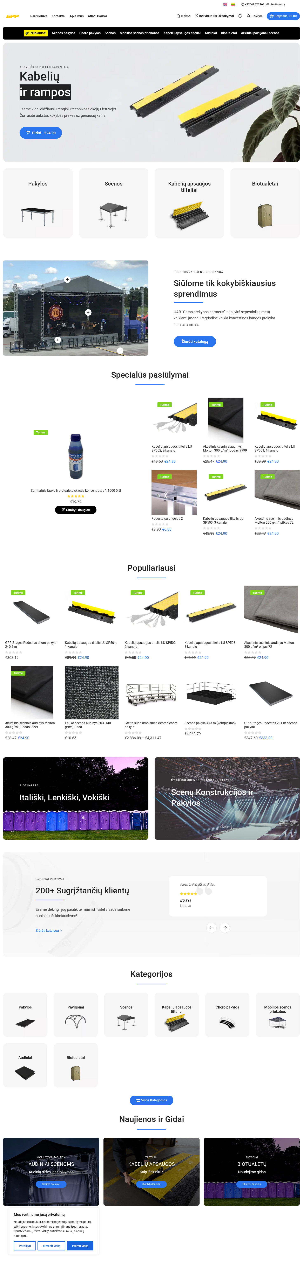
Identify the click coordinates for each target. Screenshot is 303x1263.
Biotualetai (229, 33)
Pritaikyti (25, 1246)
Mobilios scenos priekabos (139, 33)
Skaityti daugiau (51, 1184)
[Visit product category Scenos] (114, 203)
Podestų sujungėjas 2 (167, 519)
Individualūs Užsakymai (216, 16)
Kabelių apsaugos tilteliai (182, 33)
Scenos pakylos (63, 33)
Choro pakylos (90, 33)
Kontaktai (59, 16)
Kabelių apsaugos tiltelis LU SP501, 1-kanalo (275, 448)
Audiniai (211, 33)
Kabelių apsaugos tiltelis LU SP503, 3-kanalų (223, 520)
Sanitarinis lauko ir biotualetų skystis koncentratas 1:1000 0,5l (76, 491)
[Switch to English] (225, 4)
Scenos (110, 33)
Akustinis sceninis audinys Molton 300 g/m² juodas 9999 (225, 448)
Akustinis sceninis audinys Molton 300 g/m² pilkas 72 (274, 520)
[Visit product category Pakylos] (38, 203)
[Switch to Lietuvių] (233, 4)
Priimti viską (80, 1246)
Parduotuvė (38, 16)
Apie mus (77, 16)
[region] (53, 1231)
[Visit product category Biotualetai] (265, 203)
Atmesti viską (51, 1246)
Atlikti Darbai (97, 16)
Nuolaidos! (38, 33)
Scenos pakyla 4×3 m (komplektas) (210, 723)
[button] (41, 133)
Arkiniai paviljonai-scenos (260, 33)
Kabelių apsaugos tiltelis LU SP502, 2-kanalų (172, 448)
